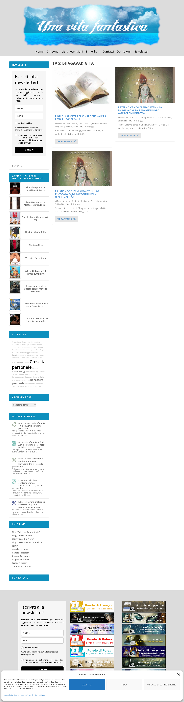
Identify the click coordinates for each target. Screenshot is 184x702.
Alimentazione (23, 362)
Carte (42, 377)
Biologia (36, 372)
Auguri (18, 380)
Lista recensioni (72, 52)
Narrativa (103, 123)
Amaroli (38, 386)
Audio (14, 363)
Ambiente (29, 372)
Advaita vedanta (18, 350)
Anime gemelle (32, 355)
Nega (124, 684)
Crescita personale (29, 364)
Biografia (15, 353)
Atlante (21, 374)
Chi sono (53, 52)
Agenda (33, 350)
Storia (75, 126)
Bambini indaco (36, 345)
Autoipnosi (26, 347)
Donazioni (124, 52)
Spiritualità (68, 126)
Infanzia (95, 123)
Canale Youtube (20, 549)
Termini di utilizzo (38, 695)
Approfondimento (32, 374)
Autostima (26, 380)
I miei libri (92, 52)
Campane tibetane (32, 377)
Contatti (108, 52)
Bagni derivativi (18, 386)
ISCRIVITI (29, 150)
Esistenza (87, 123)
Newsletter (141, 52)
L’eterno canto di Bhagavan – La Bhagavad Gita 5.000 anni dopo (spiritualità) (77, 193)
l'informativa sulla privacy (30, 141)
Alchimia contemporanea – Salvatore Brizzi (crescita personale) (27, 462)
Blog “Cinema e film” (22, 535)
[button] (178, 674)
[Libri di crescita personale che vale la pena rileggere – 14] (82, 89)
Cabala (41, 355)
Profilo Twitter (19, 563)
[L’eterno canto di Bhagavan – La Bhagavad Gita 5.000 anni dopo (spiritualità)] (82, 168)
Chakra (33, 347)
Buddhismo (16, 347)
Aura (27, 350)
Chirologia (26, 342)
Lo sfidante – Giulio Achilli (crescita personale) (31, 426)
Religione (59, 126)
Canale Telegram (20, 552)
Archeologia (24, 345)
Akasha (35, 368)
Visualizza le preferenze (161, 684)
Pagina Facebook (20, 559)
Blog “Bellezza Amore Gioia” (26, 532)
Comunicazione (18, 377)
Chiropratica (35, 342)
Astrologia (40, 350)
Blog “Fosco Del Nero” (23, 539)
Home (39, 52)
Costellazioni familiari (20, 358)
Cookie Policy (8, 695)
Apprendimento (32, 353)
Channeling (18, 371)
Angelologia (16, 342)
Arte (13, 380)
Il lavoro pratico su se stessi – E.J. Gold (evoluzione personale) (31, 504)
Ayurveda (39, 384)
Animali (23, 353)
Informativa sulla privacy (22, 695)
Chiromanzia (30, 384)
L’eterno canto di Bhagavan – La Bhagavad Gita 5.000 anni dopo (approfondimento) (140, 110)
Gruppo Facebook (21, 556)
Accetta (87, 684)
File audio (95, 201)
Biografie (15, 345)
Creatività (33, 358)
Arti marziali (29, 386)
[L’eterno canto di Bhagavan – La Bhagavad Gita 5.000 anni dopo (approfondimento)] (145, 85)
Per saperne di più (66, 141)
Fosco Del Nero (63, 123)
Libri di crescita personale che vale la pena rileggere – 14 (80, 118)
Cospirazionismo (19, 355)
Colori (40, 358)
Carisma (40, 347)
